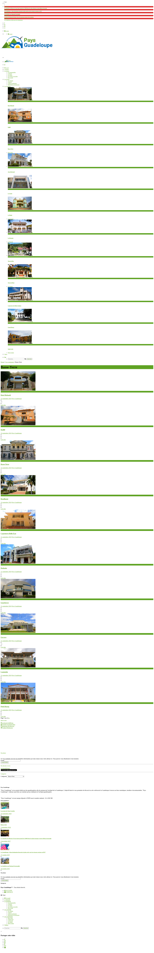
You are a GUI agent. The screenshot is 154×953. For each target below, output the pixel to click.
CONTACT (9, 892)
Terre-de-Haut (11, 282)
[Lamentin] (18, 667)
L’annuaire (6, 69)
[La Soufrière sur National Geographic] (5, 863)
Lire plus (3, 405)
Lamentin (4, 672)
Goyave (3, 637)
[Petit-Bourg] (18, 701)
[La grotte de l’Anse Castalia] (5, 808)
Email (2, 760)
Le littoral (10, 73)
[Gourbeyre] (18, 597)
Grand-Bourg (11, 327)
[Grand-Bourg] (20, 321)
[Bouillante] (18, 494)
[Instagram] (4, 28)
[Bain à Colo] (5, 822)
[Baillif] (20, 121)
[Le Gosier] (20, 187)
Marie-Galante (11, 352)
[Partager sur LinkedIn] (5, 942)
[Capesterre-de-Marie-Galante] (20, 300)
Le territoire (6, 71)
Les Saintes (10, 286)
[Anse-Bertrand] (20, 166)
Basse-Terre (10, 101)
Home (2, 362)
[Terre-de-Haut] (20, 277)
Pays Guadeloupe (17, 398)
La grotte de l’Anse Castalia (8, 811)
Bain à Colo (4, 824)
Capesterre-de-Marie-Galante (14, 305)
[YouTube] (4, 24)
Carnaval (10, 82)
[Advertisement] (36, 54)
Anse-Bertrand (11, 172)
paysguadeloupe (5, 768)
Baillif (9, 127)
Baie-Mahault (11, 105)
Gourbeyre (5, 603)
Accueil (7, 67)
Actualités (6, 6)
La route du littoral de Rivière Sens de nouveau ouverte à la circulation (19, 17)
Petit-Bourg (5, 706)
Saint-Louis (10, 349)
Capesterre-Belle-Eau (8, 533)
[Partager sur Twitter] (5, 941)
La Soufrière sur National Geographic (12, 14)
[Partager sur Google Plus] (5, 946)
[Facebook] (4, 23)
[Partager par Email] (5, 947)
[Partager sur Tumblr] (4, 944)
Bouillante (4, 499)
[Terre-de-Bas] (20, 255)
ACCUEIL (9, 890)
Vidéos (5, 354)
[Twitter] (4, 26)
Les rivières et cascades (13, 76)
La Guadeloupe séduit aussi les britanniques (13, 20)
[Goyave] (18, 632)
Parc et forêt (10, 77)
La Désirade (10, 233)
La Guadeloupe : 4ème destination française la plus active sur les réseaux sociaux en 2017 (23, 11)
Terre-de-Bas (11, 261)
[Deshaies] (18, 563)
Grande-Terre (10, 167)
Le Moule (10, 215)
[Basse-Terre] (20, 143)
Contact (7, 31)
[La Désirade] (20, 232)
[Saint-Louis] (20, 343)
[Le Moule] (20, 209)
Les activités (6, 79)
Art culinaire (10, 80)
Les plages (10, 75)
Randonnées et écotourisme (13, 84)
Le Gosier (10, 193)
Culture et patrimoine (12, 83)
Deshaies (4, 568)
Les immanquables (12, 72)
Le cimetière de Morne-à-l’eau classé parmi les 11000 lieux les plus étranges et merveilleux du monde (25, 8)
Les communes (7, 86)
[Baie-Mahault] (20, 100)
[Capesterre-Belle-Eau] (18, 528)
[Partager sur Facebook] (4, 939)
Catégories (4, 776)
